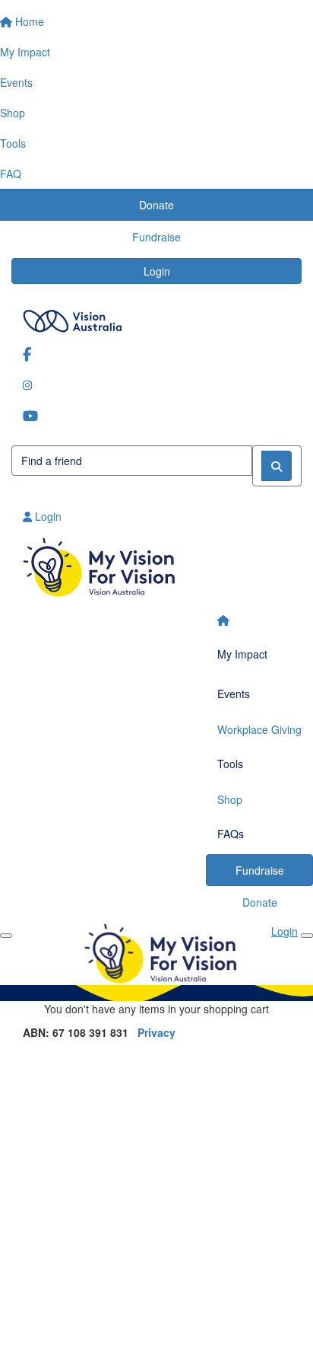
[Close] (307, 935)
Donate (259, 902)
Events (233, 693)
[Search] (276, 466)
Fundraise (260, 870)
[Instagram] (156, 384)
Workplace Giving (259, 729)
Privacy (156, 1032)
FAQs (230, 833)
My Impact (242, 654)
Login (157, 271)
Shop (229, 799)
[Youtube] (156, 415)
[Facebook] (156, 353)
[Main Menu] (6, 935)
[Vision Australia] (156, 317)
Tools (230, 763)
